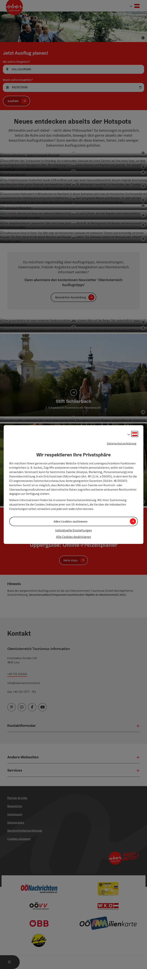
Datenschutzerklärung (121, 443)
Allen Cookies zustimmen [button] (70, 521)
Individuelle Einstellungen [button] (73, 530)
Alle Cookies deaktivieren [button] (73, 537)
